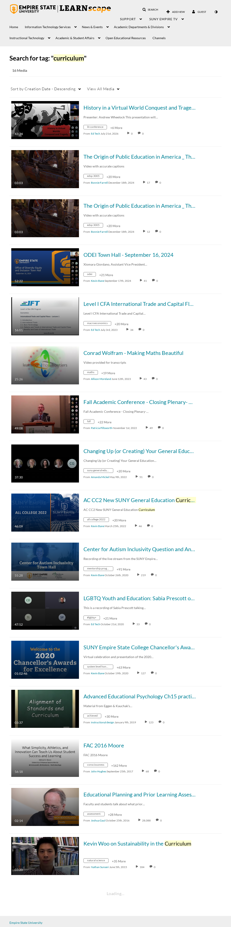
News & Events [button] (92, 27)
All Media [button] (100, 88)
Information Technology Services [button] (48, 27)
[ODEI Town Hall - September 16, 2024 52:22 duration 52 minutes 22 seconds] (45, 267)
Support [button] (128, 19)
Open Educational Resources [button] (126, 38)
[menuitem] (17, 25)
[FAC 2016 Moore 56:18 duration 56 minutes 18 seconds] (45, 757)
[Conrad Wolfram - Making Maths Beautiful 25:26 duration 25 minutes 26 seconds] (45, 365)
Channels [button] (159, 38)
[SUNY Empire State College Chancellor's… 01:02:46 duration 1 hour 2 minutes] (45, 659)
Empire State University (25, 923)
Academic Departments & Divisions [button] (139, 27)
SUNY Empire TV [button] (163, 19)
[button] (150, 10)
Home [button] (13, 27)
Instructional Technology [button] (26, 38)
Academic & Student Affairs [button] (74, 38)
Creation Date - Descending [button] (43, 88)
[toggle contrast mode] (216, 12)
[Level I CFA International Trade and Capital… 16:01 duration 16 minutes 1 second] (45, 316)
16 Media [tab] (19, 70)
